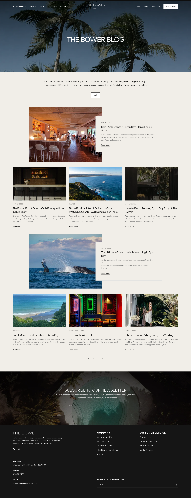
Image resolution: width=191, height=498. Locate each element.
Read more (105, 145)
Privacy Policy (146, 446)
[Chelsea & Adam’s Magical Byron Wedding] (151, 310)
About (100, 455)
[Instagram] (20, 449)
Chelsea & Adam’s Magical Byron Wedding (149, 335)
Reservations (171, 6)
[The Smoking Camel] (95, 310)
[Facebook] (15, 449)
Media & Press (146, 450)
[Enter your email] (121, 405)
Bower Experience (59, 6)
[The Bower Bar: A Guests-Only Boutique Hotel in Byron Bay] (39, 183)
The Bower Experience (107, 450)
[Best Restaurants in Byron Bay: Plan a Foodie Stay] (65, 134)
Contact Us (156, 6)
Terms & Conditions (149, 442)
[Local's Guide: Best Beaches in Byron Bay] (39, 310)
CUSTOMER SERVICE (152, 433)
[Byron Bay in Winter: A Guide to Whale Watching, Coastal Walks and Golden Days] (95, 183)
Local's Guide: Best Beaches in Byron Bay (36, 335)
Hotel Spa (44, 6)
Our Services (103, 442)
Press (146, 6)
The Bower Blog (104, 446)
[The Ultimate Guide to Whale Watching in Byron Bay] (65, 261)
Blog (138, 6)
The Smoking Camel (80, 335)
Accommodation (19, 6)
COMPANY (103, 433)
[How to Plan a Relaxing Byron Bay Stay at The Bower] (151, 183)
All (95, 95)
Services (33, 6)
